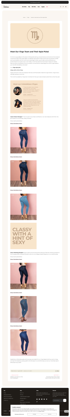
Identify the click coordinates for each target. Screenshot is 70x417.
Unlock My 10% (18, 222)
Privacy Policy (41, 411)
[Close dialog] (67, 2)
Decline (49, 414)
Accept (34, 414)
